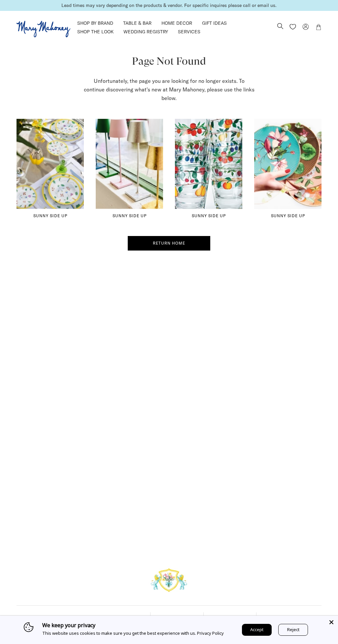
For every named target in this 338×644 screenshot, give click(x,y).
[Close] (331, 622)
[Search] (280, 26)
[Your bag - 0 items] (318, 28)
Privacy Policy (210, 633)
